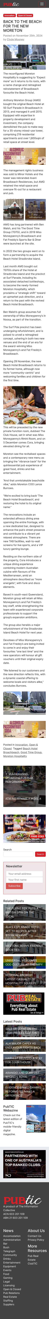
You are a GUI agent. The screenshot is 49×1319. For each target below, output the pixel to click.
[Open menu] (42, 4)
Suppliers (8, 1304)
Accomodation (12, 1236)
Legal (6, 1281)
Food (6, 1274)
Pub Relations (11, 1293)
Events (7, 1270)
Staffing (8, 1300)
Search (7, 849)
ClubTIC (32, 1263)
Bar (5, 1243)
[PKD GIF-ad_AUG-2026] (24, 1164)
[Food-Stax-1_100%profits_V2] (24, 828)
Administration (12, 1239)
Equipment (9, 1266)
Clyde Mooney (15, 39)
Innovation (9, 15)
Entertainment (11, 1262)
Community (10, 1255)
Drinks (7, 1258)
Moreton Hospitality (15, 756)
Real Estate (10, 1296)
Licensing (9, 1285)
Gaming (7, 1277)
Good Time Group (31, 752)
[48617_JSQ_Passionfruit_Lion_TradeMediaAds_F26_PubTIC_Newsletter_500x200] (24, 156)
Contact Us (34, 1236)
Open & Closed (25, 15)
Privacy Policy (36, 1239)
